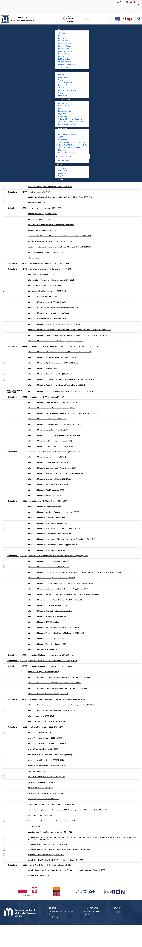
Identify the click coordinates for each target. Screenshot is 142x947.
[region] (71, 891)
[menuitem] (58, 26)
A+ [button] (139, 4)
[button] (27, 891)
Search (109, 19)
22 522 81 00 (55, 914)
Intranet (123, 2)
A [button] (138, 1)
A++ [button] (139, 7)
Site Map (87, 914)
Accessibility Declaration (92, 911)
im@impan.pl (55, 917)
